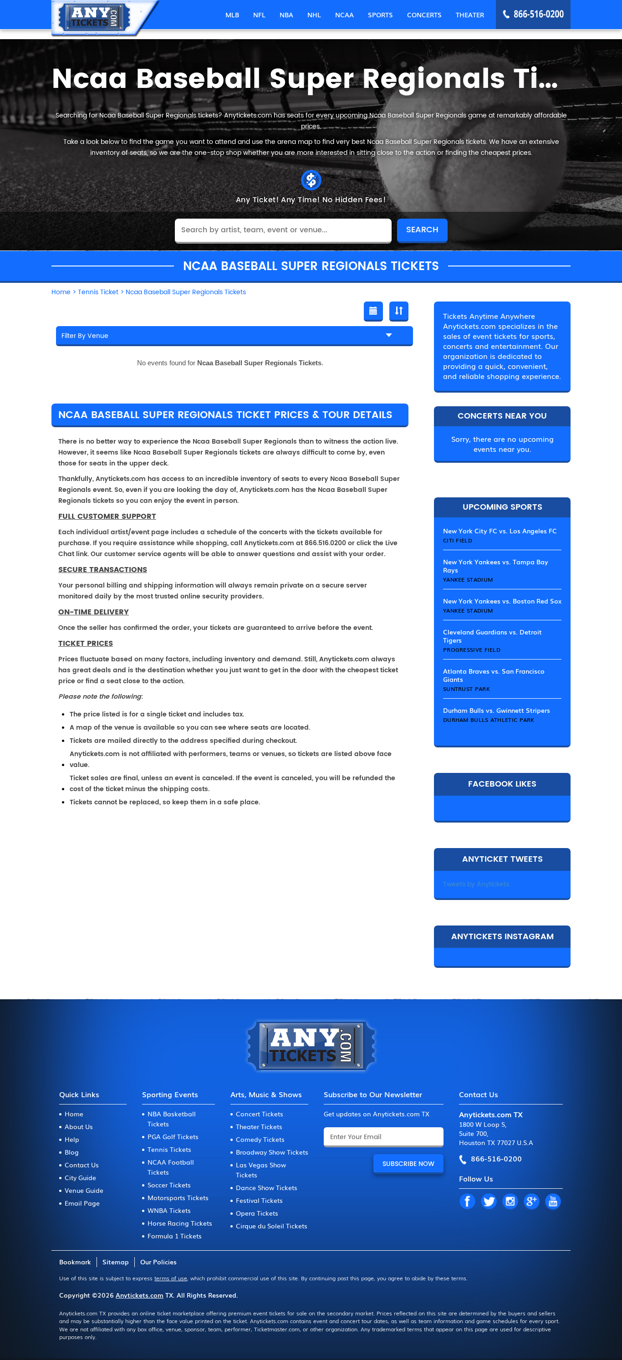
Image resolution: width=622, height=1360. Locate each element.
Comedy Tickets (260, 1139)
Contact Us (82, 1164)
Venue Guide (84, 1190)
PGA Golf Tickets (173, 1136)
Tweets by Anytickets (476, 884)
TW (488, 1202)
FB (467, 1202)
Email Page (82, 1202)
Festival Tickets (259, 1200)
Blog (72, 1151)
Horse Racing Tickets (180, 1222)
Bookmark (75, 1261)
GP (531, 1202)
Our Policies (158, 1261)
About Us (79, 1126)
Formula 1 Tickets (175, 1235)
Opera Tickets (257, 1212)
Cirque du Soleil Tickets (271, 1225)
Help (72, 1139)
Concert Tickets (259, 1113)
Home (74, 1113)
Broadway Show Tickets (272, 1151)
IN (510, 1202)
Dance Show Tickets (266, 1187)
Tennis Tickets (169, 1149)
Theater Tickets (259, 1126)
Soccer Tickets (169, 1184)
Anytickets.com (139, 1294)
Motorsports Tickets (178, 1197)
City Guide (80, 1177)
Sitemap (115, 1261)
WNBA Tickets (169, 1210)
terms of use (170, 1278)
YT (553, 1202)
